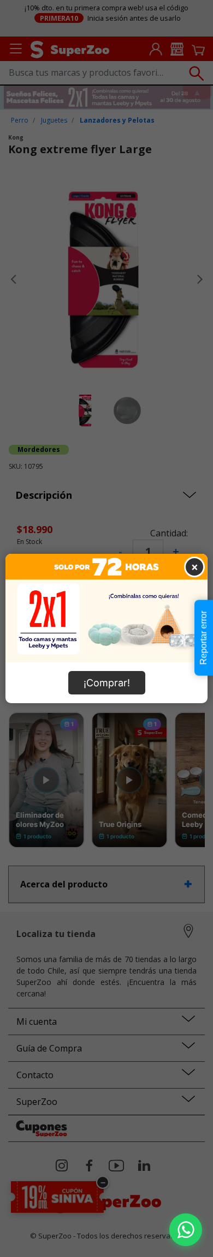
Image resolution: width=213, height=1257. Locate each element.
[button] (185, 1229)
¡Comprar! (107, 682)
